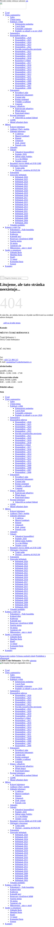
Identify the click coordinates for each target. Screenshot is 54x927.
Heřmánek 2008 (21, 218)
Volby (12, 17)
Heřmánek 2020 (21, 191)
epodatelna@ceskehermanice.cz (19, 362)
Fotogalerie (14, 172)
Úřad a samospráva (12, 15)
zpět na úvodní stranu (11, 323)
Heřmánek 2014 (21, 204)
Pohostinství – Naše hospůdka (22, 230)
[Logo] (13, 8)
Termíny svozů (21, 161)
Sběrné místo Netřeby (23, 156)
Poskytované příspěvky (24, 108)
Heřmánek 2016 (21, 200)
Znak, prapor (20, 143)
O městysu (19, 134)
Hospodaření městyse (18, 35)
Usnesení (18, 104)
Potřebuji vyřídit (16, 22)
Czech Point (20, 26)
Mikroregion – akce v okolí (21, 248)
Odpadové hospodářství (24, 152)
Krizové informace (17, 127)
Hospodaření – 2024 (23, 42)
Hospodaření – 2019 (23, 56)
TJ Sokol (13, 259)
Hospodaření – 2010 (23, 79)
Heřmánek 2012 (21, 209)
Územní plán (20, 97)
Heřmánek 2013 (21, 207)
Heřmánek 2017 (21, 198)
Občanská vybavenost (19, 166)
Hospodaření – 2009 (23, 81)
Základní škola (16, 252)
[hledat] (2, 278)
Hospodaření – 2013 (23, 72)
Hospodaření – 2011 (23, 76)
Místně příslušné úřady (19, 122)
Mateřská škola (16, 255)
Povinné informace (17, 115)
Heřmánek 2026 (21, 177)
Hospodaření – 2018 (23, 58)
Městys (8, 124)
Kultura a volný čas (12, 227)
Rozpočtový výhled (23, 61)
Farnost (13, 264)
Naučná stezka (16, 241)
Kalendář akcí (15, 236)
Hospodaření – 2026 (23, 38)
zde (27, 1)
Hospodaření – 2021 (23, 51)
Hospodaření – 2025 (23, 40)
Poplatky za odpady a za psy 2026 (28, 31)
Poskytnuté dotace (22, 113)
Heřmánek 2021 (21, 188)
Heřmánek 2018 (21, 195)
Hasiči (12, 257)
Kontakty (8, 266)
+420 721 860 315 (11, 360)
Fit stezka (14, 243)
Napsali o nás (20, 145)
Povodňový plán (21, 92)
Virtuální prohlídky (17, 225)
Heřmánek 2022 (21, 186)
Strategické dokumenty (24, 95)
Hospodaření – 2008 (23, 83)
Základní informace (17, 131)
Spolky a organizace (13, 250)
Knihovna (14, 234)
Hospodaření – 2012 (23, 74)
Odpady (13, 150)
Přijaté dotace (20, 111)
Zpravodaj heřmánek (18, 175)
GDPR (13, 120)
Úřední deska (15, 19)
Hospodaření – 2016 (23, 65)
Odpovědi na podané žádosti (26, 118)
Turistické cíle (15, 246)
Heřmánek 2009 (21, 216)
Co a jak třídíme (21, 159)
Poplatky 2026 (21, 154)
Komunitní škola (16, 261)
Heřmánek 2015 (21, 202)
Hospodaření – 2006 (23, 88)
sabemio (33, 661)
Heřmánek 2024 (21, 182)
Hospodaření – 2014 (23, 70)
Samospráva (15, 33)
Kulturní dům (15, 232)
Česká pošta (20, 168)
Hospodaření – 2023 (23, 45)
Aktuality (13, 147)
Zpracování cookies (8, 656)
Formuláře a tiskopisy (23, 29)
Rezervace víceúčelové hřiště (21, 239)
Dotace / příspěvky (17, 106)
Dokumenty (14, 90)
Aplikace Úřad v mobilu (19, 129)
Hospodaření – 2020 (23, 54)
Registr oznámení (22, 99)
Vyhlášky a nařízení (23, 102)
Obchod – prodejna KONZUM (27, 170)
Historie (18, 138)
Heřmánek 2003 (21, 223)
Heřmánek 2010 (21, 214)
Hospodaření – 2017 (23, 63)
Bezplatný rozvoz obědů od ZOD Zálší (25, 163)
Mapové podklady (22, 136)
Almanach (19, 140)
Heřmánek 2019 (21, 193)
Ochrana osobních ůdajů (25, 656)
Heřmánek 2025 (21, 179)
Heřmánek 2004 (21, 220)
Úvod (7, 13)
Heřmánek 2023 (21, 184)
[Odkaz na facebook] (4, 271)
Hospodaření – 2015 (23, 67)
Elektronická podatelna (24, 24)
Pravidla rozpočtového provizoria (28, 49)
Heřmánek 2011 (21, 211)
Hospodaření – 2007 (23, 86)
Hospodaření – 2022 (23, 47)
